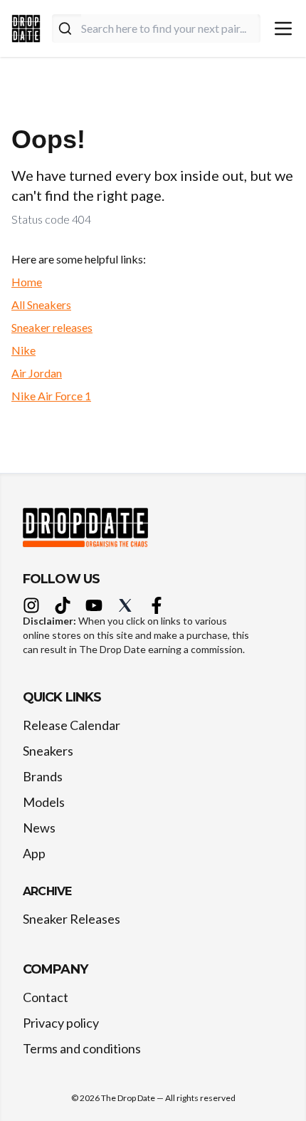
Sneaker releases (52, 327)
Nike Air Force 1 (51, 395)
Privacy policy (61, 1023)
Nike (23, 350)
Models (44, 802)
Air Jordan (36, 373)
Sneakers (48, 750)
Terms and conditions (82, 1048)
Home (26, 281)
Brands (43, 776)
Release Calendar (71, 725)
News (39, 827)
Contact (45, 997)
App (34, 853)
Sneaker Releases (71, 919)
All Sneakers (41, 304)
